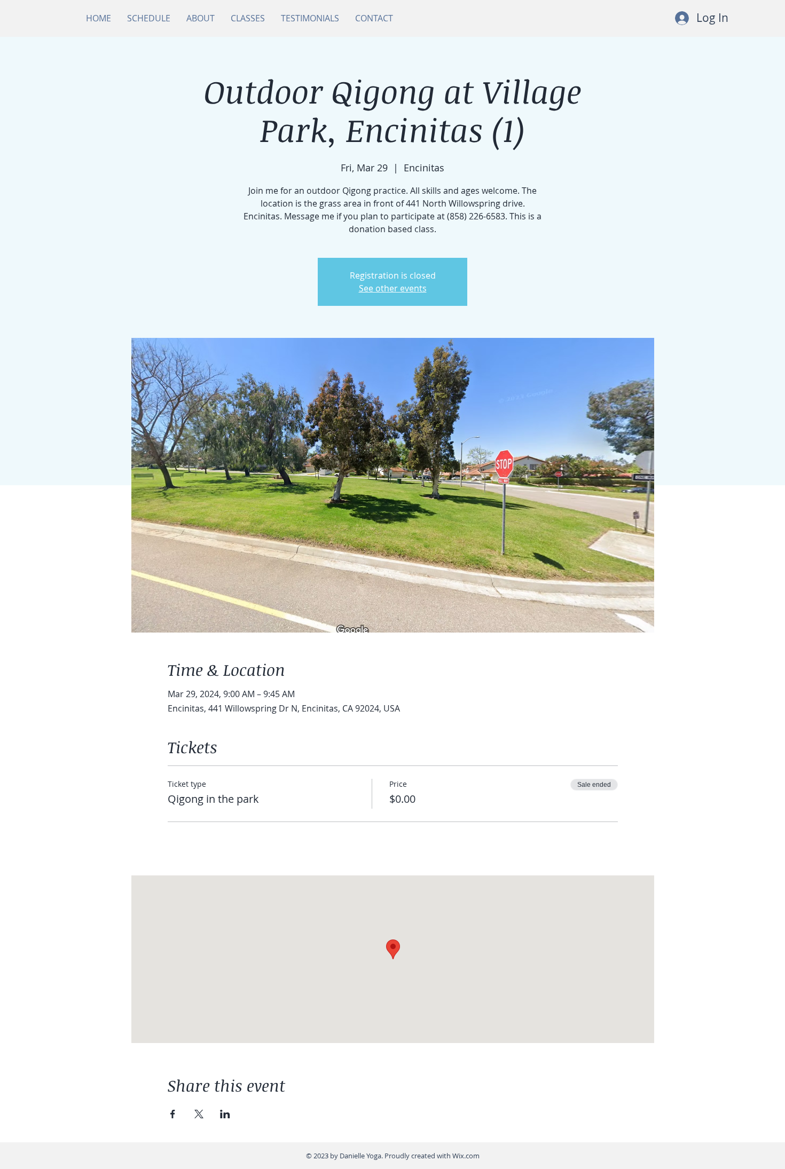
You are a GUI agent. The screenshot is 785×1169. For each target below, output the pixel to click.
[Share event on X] (199, 1114)
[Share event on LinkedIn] (225, 1114)
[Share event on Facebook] (173, 1114)
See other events (393, 288)
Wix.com (466, 1155)
